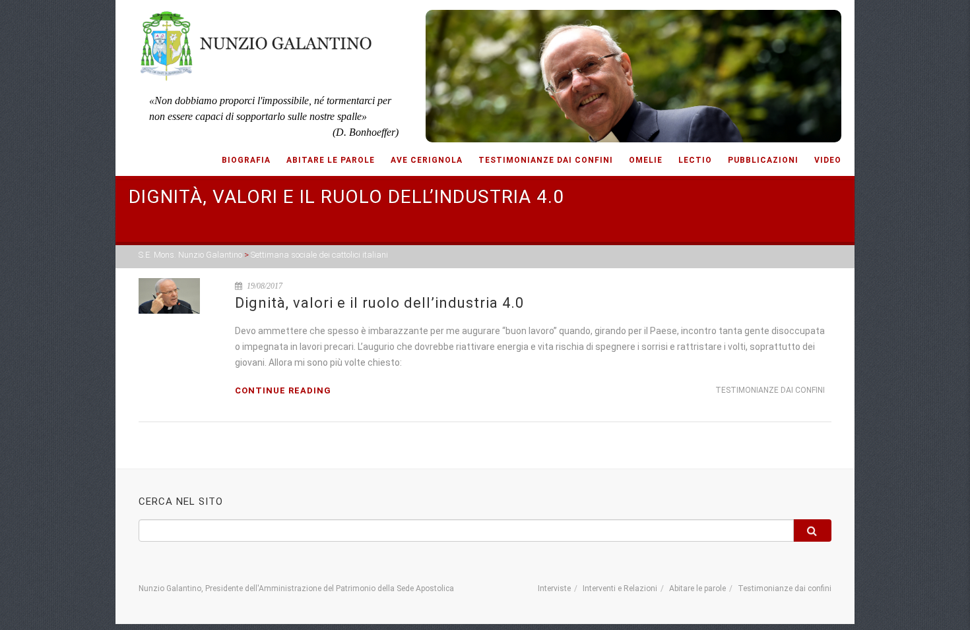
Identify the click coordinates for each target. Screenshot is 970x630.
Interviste (554, 588)
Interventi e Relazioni (620, 588)
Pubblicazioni (763, 160)
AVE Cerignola (427, 160)
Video (827, 160)
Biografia (246, 160)
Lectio (695, 160)
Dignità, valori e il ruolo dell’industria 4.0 (379, 303)
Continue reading (283, 390)
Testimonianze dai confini (545, 160)
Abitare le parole (330, 160)
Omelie (646, 160)
